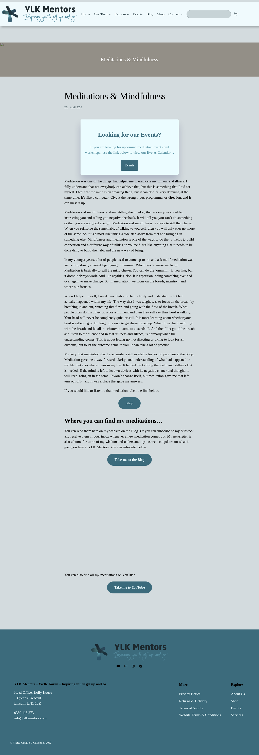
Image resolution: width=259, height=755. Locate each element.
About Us (238, 694)
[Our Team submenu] (110, 14)
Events (236, 708)
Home (85, 14)
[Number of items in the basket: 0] (235, 14)
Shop (234, 701)
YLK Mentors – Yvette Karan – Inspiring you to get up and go (60, 684)
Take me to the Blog (129, 460)
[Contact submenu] (181, 14)
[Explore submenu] (128, 14)
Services (237, 715)
